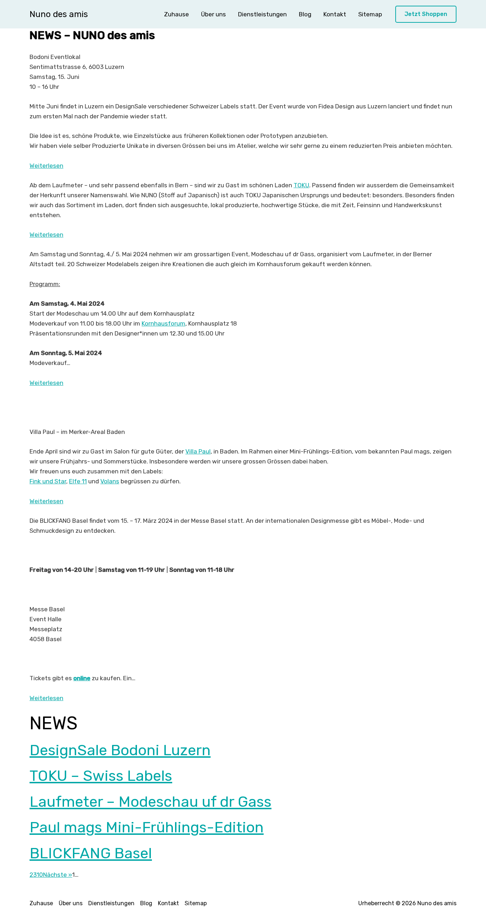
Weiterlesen (46, 165)
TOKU (301, 185)
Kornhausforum (163, 323)
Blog (305, 14)
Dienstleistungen (262, 14)
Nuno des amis (59, 14)
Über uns (213, 14)
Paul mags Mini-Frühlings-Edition (147, 827)
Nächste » (57, 874)
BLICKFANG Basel (91, 853)
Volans (109, 481)
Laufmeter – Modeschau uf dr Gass (150, 802)
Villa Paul (198, 451)
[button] (425, 14)
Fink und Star (48, 481)
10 (40, 874)
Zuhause (176, 14)
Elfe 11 (78, 481)
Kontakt (334, 14)
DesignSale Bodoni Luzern (120, 750)
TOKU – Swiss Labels (101, 776)
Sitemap (370, 14)
